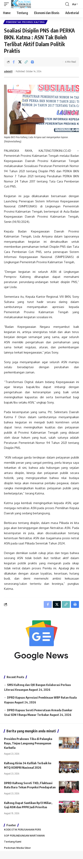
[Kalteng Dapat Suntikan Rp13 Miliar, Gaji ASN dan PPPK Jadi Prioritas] (69, 807)
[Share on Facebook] (14, 62)
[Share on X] (20, 62)
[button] (7, 4)
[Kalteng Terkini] (21, 4)
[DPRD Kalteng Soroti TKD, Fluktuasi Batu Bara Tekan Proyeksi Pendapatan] (69, 787)
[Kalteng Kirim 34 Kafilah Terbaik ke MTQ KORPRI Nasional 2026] (69, 767)
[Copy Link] (26, 62)
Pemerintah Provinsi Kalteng (25, 22)
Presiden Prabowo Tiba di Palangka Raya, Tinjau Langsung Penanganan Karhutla (28, 743)
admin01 (8, 71)
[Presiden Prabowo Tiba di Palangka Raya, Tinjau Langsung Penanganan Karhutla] (69, 743)
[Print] (32, 62)
